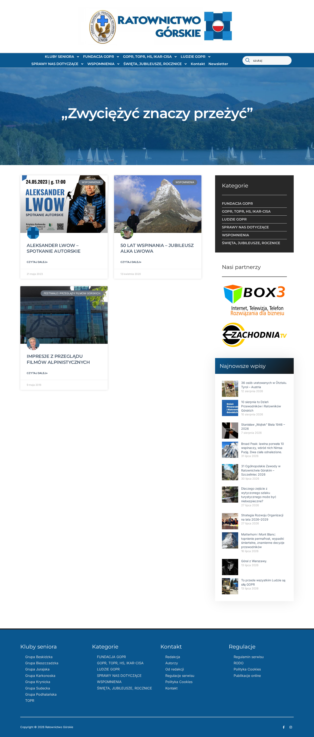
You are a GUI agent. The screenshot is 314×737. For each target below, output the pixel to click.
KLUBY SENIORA (59, 57)
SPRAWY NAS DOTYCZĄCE (54, 64)
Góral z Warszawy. (254, 561)
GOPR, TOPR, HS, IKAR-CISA (147, 57)
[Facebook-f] (284, 727)
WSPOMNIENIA (100, 64)
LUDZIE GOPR (193, 57)
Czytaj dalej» (37, 262)
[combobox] (267, 60)
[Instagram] (291, 727)
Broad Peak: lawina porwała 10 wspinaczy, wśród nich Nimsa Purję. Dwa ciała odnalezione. (262, 448)
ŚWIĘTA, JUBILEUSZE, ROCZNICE (152, 64)
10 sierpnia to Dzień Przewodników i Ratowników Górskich (261, 406)
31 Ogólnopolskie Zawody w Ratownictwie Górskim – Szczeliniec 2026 (260, 470)
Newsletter (218, 64)
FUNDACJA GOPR (98, 57)
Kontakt (198, 64)
